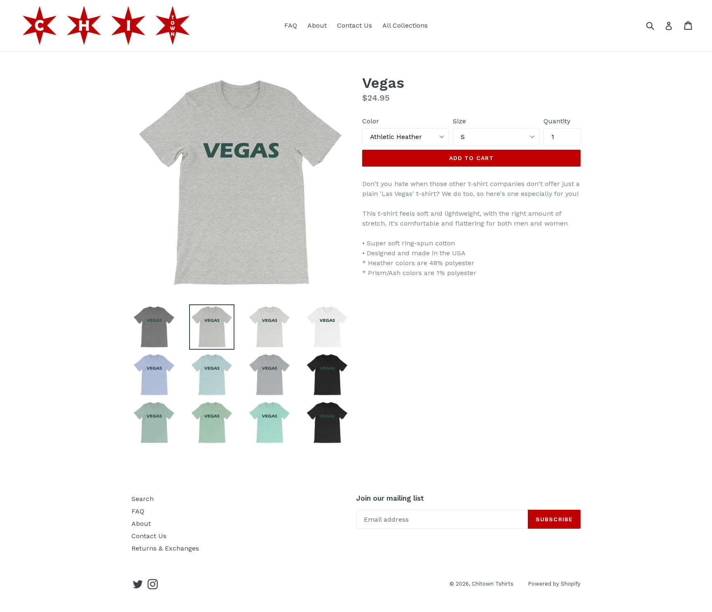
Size (459, 121)
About (317, 25)
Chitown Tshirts (492, 584)
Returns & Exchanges (165, 548)
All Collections (405, 25)
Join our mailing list (390, 498)
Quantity (556, 121)
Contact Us (354, 25)
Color (370, 121)
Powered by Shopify (554, 584)
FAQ (290, 25)
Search (142, 499)
